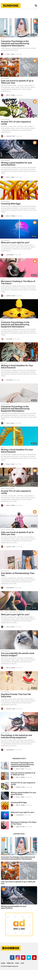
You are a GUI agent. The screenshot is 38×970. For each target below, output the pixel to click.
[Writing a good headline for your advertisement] (19, 149)
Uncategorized (5, 78)
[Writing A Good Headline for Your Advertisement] (19, 352)
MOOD (2, 320)
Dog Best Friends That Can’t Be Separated (16, 695)
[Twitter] (28, 957)
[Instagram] (17, 957)
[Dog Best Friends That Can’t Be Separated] (19, 680)
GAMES (3, 279)
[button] (36, 5)
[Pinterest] (23, 957)
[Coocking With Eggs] (19, 190)
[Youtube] (34, 957)
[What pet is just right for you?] (19, 229)
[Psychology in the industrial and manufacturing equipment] (19, 721)
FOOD (2, 39)
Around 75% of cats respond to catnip (16, 122)
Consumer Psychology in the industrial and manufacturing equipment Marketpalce (15, 43)
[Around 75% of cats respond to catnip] (19, 108)
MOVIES (3, 529)
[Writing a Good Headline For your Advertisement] (19, 436)
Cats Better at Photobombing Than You (17, 574)
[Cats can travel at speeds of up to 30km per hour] (19, 67)
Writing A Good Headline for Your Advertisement (17, 366)
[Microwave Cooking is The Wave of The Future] (19, 267)
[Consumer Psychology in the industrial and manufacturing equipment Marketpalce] (19, 27)
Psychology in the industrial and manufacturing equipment (16, 736)
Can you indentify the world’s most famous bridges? (17, 654)
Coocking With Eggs (11, 203)
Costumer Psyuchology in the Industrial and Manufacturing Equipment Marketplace (15, 324)
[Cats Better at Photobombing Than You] (19, 559)
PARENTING (4, 363)
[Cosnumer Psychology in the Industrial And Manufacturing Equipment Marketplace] (19, 393)
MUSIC (10, 612)
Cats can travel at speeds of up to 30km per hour (17, 81)
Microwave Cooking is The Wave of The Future (18, 282)
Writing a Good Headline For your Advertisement (17, 450)
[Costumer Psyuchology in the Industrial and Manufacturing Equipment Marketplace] (19, 308)
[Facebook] (12, 957)
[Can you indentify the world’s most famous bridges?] (19, 639)
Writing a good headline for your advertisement (16, 163)
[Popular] (35, 21)
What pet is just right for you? (15, 242)
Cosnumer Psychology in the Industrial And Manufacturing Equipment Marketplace (15, 408)
